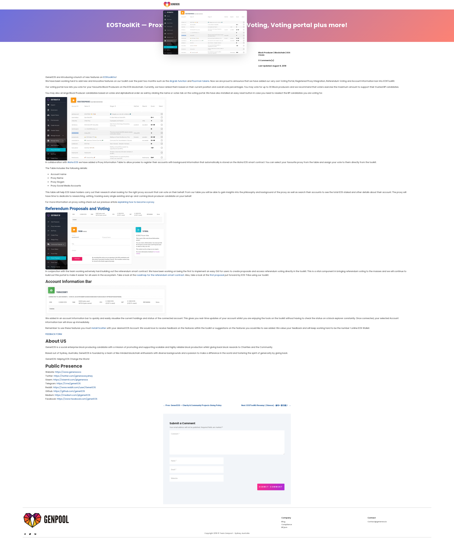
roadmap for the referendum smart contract (160, 275)
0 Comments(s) (266, 60)
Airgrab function (178, 81)
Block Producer (265, 52)
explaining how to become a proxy (136, 202)
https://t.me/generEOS (69, 383)
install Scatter (99, 328)
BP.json (284, 527)
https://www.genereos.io (68, 371)
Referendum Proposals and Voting (77, 208)
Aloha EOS (73, 162)
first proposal (217, 275)
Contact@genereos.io (377, 521)
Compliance (286, 524)
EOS (288, 52)
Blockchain (280, 52)
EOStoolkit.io (109, 77)
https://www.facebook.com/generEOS (77, 398)
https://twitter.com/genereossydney (73, 375)
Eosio (261, 55)
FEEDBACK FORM (53, 334)
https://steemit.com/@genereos (70, 379)
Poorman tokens (200, 81)
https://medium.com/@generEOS (72, 395)
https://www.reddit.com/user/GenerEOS (74, 387)
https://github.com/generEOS (69, 391)
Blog (283, 521)
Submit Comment (271, 487)
